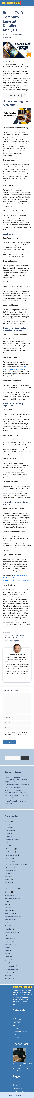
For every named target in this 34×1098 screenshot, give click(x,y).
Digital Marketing (11, 855)
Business (8, 632)
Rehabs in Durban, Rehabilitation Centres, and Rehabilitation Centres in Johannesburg (17, 577)
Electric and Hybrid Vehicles (15, 864)
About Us (16, 1082)
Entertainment (10, 870)
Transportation (10, 969)
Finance (7, 876)
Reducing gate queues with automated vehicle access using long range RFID (16, 779)
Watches (8, 975)
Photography (9, 938)
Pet (6, 935)
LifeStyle (8, 910)
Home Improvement (12, 898)
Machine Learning (11, 920)
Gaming (7, 892)
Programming (10, 941)
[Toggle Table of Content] (22, 95)
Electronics (8, 867)
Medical (7, 923)
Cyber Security (10, 849)
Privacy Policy (17, 1088)
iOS (6, 901)
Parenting (8, 929)
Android (7, 821)
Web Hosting (9, 978)
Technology (9, 966)
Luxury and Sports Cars (13, 917)
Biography (8, 830)
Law (6, 907)
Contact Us (16, 1085)
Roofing (7, 950)
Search (7, 755)
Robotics (8, 947)
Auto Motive (9, 827)
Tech (6, 963)
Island (7, 904)
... (17, 677)
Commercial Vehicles (12, 840)
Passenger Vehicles (11, 932)
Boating (7, 833)
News (6, 926)
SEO (6, 954)
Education (8, 861)
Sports (7, 960)
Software (8, 957)
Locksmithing (9, 913)
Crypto (7, 843)
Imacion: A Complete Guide (15, 635)
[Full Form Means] (11, 3)
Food (6, 886)
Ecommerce (9, 858)
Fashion (7, 873)
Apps (6, 824)
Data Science (9, 852)
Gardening (8, 895)
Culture (7, 846)
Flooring (8, 883)
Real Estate (8, 944)
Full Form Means (11, 889)
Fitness (7, 880)
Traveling (8, 972)
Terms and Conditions (21, 1091)
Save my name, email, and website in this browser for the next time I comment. (18, 734)
